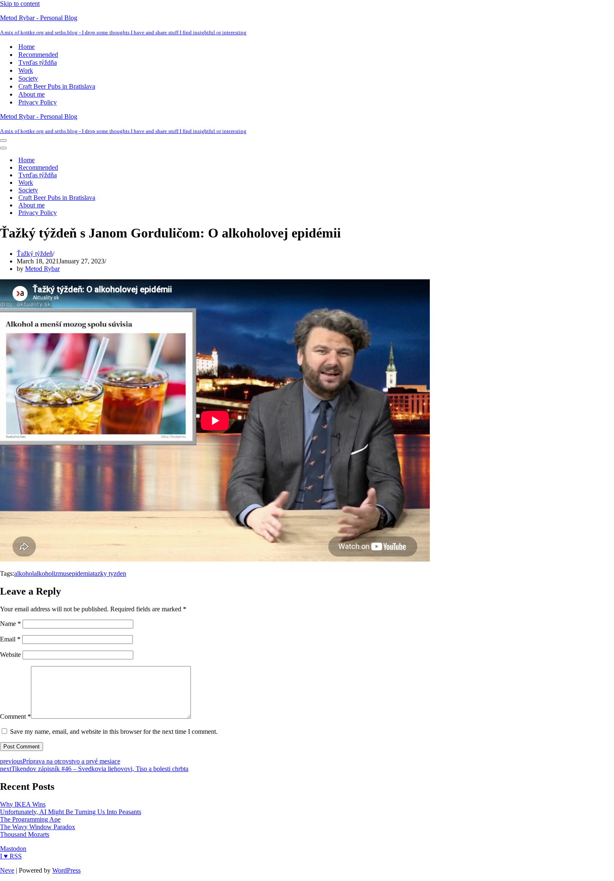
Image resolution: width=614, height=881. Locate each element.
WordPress (66, 870)
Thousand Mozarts (24, 834)
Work (25, 70)
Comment (15, 716)
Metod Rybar (42, 268)
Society (28, 78)
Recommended (38, 54)
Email (10, 639)
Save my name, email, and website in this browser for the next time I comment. (114, 731)
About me (31, 94)
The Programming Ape (30, 819)
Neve (7, 870)
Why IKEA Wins (23, 804)
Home (26, 46)
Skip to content (20, 3)
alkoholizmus (51, 573)
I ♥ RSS (11, 856)
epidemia (81, 573)
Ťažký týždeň (35, 253)
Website (10, 654)
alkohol (24, 573)
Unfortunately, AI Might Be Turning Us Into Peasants (70, 811)
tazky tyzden (109, 573)
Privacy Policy (37, 102)
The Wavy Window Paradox (37, 826)
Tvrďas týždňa (37, 62)
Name (10, 623)
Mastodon (13, 848)
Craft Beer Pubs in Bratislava (56, 86)
